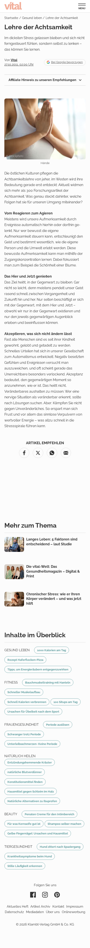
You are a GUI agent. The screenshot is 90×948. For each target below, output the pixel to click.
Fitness (11, 682)
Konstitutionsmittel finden (25, 782)
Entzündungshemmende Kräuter (29, 762)
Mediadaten (35, 912)
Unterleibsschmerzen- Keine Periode (32, 744)
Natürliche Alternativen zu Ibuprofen (32, 801)
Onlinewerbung (73, 912)
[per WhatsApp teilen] (52, 453)
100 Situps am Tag (66, 702)
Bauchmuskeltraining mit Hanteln (47, 682)
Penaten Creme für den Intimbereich (49, 814)
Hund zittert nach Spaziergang (60, 846)
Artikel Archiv (40, 906)
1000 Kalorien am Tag (51, 650)
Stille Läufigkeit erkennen (24, 866)
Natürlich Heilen (20, 756)
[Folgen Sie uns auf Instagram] (45, 894)
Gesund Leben (17, 650)
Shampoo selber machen (64, 823)
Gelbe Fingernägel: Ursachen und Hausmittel (37, 833)
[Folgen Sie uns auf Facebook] (33, 894)
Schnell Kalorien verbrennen (26, 702)
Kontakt (58, 906)
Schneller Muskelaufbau (23, 692)
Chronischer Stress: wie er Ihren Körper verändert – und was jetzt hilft (53, 599)
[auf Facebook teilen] (24, 453)
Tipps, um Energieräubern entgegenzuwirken (37, 669)
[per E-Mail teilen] (66, 453)
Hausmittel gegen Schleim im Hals (30, 791)
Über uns (53, 912)
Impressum (74, 906)
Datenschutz (14, 912)
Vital (13, 5)
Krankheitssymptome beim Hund (29, 856)
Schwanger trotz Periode (24, 734)
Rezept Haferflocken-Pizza (25, 659)
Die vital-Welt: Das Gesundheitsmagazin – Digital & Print (53, 571)
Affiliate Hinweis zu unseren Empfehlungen (43, 80)
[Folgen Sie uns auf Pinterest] (57, 894)
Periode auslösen (57, 724)
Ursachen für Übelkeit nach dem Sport (33, 711)
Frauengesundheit (21, 725)
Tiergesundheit (18, 847)
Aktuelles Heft (17, 906)
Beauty (10, 814)
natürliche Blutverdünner (24, 772)
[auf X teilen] (38, 453)
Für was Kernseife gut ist (23, 823)
